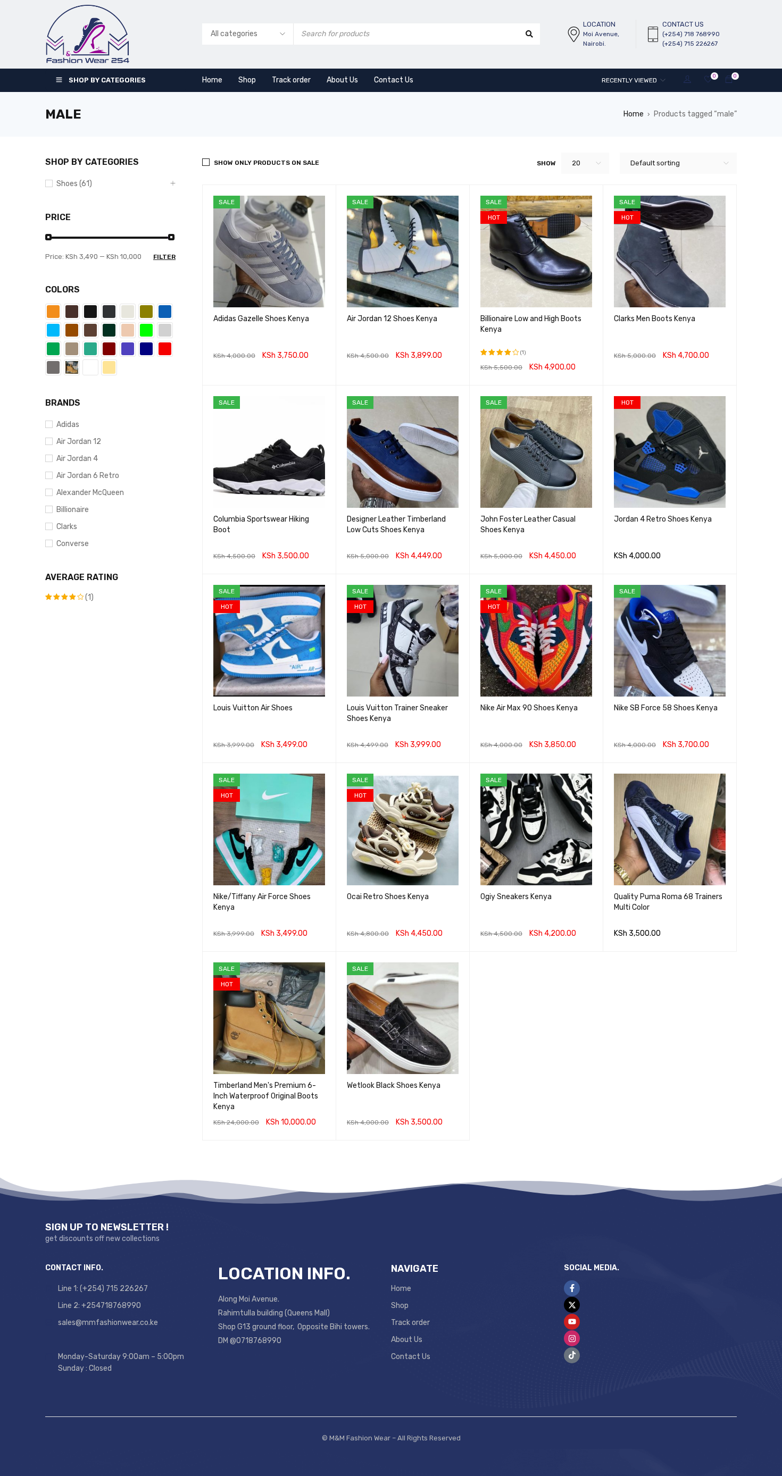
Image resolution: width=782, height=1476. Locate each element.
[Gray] (165, 330)
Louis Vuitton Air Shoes (253, 707)
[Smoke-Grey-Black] (53, 367)
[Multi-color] (128, 349)
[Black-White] (128, 312)
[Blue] (165, 312)
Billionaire (72, 509)
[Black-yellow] (146, 312)
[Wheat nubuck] (72, 367)
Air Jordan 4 (77, 458)
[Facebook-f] (572, 1288)
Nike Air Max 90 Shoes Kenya (529, 707)
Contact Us (410, 1356)
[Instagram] (572, 1338)
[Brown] (72, 330)
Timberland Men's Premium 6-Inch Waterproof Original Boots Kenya (265, 1096)
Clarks (66, 526)
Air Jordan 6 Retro (87, 475)
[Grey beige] (72, 349)
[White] (90, 367)
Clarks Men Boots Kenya (654, 318)
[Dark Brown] (90, 330)
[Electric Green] (146, 330)
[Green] (53, 349)
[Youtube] (572, 1322)
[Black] (90, 312)
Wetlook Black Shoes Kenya (393, 1085)
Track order (410, 1322)
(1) (69, 597)
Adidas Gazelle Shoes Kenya (261, 318)
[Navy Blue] (146, 349)
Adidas (67, 424)
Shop (400, 1305)
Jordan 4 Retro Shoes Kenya (663, 519)
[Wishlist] (708, 80)
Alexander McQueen (90, 492)
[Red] (165, 349)
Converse (72, 543)
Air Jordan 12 (78, 441)
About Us (406, 1339)
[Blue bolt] (53, 330)
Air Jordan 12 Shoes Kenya (392, 318)
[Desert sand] (128, 330)
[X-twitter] (572, 1305)
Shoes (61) (74, 183)
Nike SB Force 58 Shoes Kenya (666, 707)
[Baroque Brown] (72, 312)
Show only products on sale (266, 162)
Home (633, 114)
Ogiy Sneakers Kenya (516, 896)
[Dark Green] (109, 330)
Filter (164, 257)
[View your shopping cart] (729, 80)
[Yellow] (109, 367)
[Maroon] (109, 349)
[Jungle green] (90, 349)
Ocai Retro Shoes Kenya (388, 896)
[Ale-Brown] (53, 312)
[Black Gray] (109, 312)
